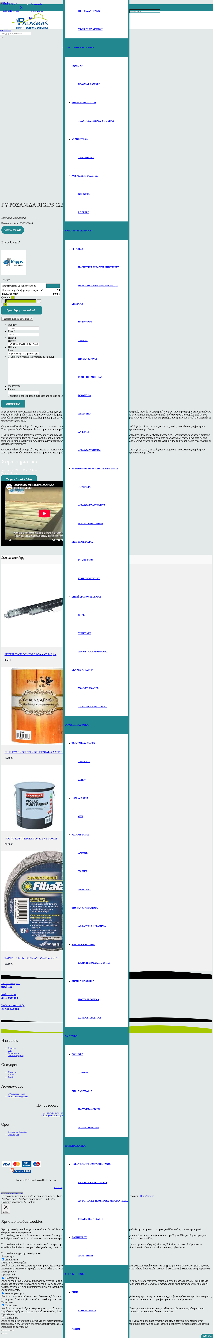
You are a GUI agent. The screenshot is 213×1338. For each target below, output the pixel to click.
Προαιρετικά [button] (8, 1274)
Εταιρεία (12, 1048)
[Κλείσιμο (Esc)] (2, 1330)
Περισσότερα (147, 1196)
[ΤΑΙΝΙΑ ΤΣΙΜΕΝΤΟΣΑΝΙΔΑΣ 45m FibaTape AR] (51, 950)
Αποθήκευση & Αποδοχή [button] (14, 1326)
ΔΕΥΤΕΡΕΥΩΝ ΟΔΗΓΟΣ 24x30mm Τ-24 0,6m (30, 654)
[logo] (30, 29)
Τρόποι (13, 1007)
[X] (21, 7)
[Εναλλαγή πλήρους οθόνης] (9, 1330)
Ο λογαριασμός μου (16, 1094)
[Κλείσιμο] (1, 37)
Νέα (9, 1050)
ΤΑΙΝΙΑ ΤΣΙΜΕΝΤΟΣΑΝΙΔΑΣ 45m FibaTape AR (31, 958)
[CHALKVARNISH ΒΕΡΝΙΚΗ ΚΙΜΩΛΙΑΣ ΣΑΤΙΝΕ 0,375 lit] (40, 744)
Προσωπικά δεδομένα (17, 1132)
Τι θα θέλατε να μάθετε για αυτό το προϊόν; (31, 356)
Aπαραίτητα (11, 1259)
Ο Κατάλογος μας (15, 1055)
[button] (12, 1193)
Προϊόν (12, 340)
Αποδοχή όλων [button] (9, 1199)
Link (10, 350)
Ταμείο (11, 1077)
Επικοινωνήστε (10, 985)
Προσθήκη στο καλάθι (21, 310)
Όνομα (12, 324)
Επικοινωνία (13, 1053)
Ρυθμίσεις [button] (50, 1199)
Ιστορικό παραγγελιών (18, 1096)
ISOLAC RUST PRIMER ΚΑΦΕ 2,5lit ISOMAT (30, 838)
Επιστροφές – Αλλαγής (53, 1115)
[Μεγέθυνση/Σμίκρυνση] (12, 1330)
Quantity (5, 297)
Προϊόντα (12, 1072)
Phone (11, 389)
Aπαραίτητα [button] (7, 1256)
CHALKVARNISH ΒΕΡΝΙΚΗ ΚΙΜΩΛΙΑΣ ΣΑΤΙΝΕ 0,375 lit (38, 752)
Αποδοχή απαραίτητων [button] (30, 1199)
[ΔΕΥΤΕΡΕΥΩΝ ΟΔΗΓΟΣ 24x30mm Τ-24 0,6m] (43, 646)
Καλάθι (11, 1075)
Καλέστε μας (9, 996)
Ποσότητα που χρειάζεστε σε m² (19, 285)
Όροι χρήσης (13, 1134)
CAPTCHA (14, 386)
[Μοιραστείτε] (6, 1330)
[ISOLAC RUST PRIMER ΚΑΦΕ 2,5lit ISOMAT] (34, 830)
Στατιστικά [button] (7, 1302)
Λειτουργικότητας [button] (10, 1289)
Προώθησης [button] (7, 1314)
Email (11, 331)
